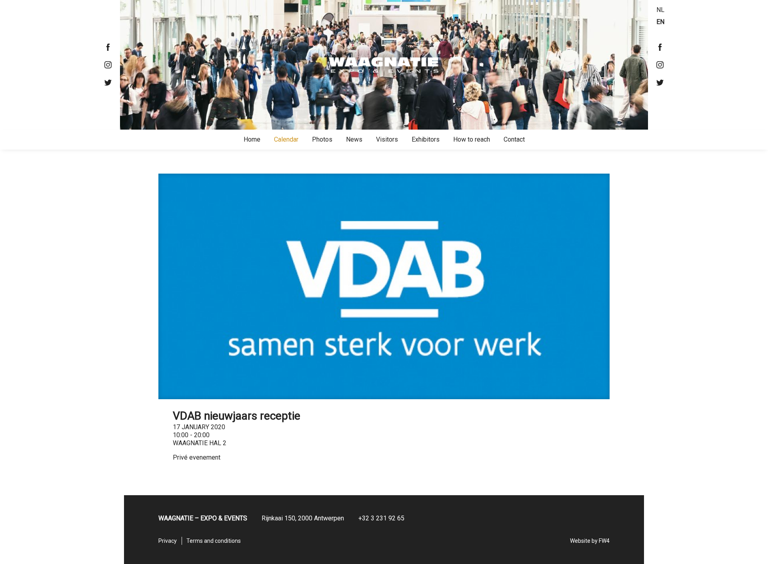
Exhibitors (426, 139)
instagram (108, 65)
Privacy (167, 541)
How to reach (471, 139)
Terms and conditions (213, 541)
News (354, 139)
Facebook (108, 47)
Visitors (387, 139)
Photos (322, 139)
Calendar (286, 139)
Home (252, 139)
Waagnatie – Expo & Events (384, 65)
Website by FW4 (590, 541)
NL (660, 10)
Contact (514, 139)
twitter (108, 82)
